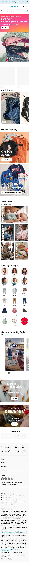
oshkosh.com (4, 532)
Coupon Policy (4, 502)
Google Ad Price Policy (6, 495)
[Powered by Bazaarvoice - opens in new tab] (14, 373)
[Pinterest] (12, 478)
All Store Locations (12, 484)
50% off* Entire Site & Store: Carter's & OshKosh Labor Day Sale (14, 1)
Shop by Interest (10, 504)
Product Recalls (13, 502)
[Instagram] (2, 478)
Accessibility (22, 499)
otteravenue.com (5, 534)
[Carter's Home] (14, 6)
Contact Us (4, 484)
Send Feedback (18, 482)
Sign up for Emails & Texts (7, 482)
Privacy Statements (5, 497)
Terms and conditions (18, 495)
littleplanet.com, (18, 532)
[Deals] (5, 6)
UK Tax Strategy (21, 502)
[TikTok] (5, 478)
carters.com (24, 531)
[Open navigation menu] (2, 6)
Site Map (3, 504)
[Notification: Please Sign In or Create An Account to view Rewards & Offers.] (23, 6)
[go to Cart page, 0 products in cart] (26, 6)
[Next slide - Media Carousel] (27, 354)
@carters (10, 335)
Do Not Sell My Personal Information (9, 499)
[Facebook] (9, 478)
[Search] (26, 11)
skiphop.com (11, 532)
